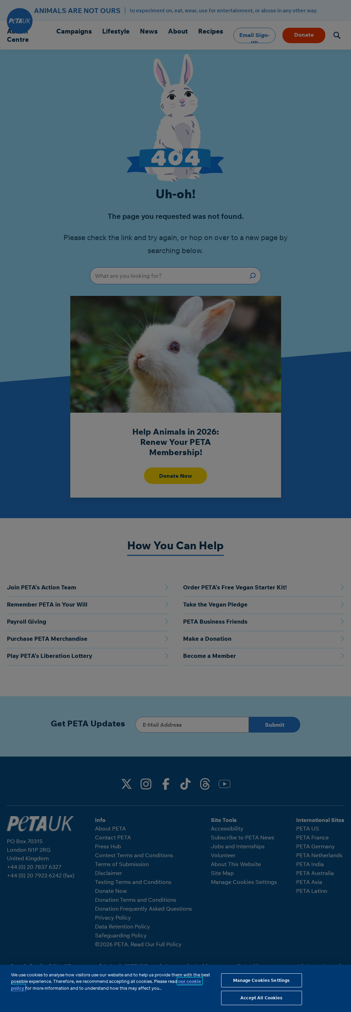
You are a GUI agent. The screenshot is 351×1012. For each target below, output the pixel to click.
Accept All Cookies (261, 997)
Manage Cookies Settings (261, 980)
